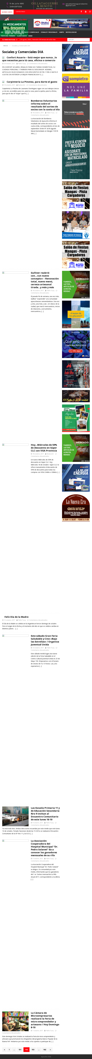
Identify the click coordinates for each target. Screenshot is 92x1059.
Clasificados (22, 36)
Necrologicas (71, 32)
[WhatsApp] (90, 12)
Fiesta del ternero (8, 36)
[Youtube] (86, 12)
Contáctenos (20, 11)
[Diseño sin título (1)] (76, 431)
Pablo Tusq (22, 64)
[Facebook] (81, 12)
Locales (8, 32)
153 (33, 1050)
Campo (61, 32)
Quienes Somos (7, 12)
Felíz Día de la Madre (16, 616)
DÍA (2, 32)
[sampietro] (76, 97)
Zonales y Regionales (49, 32)
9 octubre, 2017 (38, 823)
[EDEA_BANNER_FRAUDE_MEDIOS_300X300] (76, 127)
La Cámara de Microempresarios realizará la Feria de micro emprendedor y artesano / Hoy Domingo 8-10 (45, 1020)
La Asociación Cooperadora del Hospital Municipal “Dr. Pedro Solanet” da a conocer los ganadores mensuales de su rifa (44, 848)
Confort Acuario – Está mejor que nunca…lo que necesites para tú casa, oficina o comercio (29, 59)
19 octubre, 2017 (9, 85)
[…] (42, 74)
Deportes (16, 32)
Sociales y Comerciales (30, 32)
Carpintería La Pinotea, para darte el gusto (32, 81)
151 (20, 1050)
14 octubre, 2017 (38, 648)
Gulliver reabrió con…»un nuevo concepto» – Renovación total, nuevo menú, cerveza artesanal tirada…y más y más (45, 280)
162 (44, 1050)
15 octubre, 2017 (9, 620)
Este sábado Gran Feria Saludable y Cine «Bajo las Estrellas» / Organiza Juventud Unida (45, 640)
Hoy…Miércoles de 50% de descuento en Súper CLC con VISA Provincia (44, 447)
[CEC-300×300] (76, 237)
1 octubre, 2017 (38, 1031)
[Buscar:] (78, 39)
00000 (30, 36)
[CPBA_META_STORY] (76, 178)
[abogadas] (46, 8)
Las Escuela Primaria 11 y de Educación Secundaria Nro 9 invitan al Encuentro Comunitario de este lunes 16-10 (45, 813)
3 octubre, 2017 (38, 858)
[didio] (62, 27)
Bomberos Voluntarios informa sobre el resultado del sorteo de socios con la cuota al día (45, 105)
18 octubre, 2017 (38, 113)
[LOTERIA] (76, 357)
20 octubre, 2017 (9, 64)
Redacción (21, 85)
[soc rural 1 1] (76, 208)
